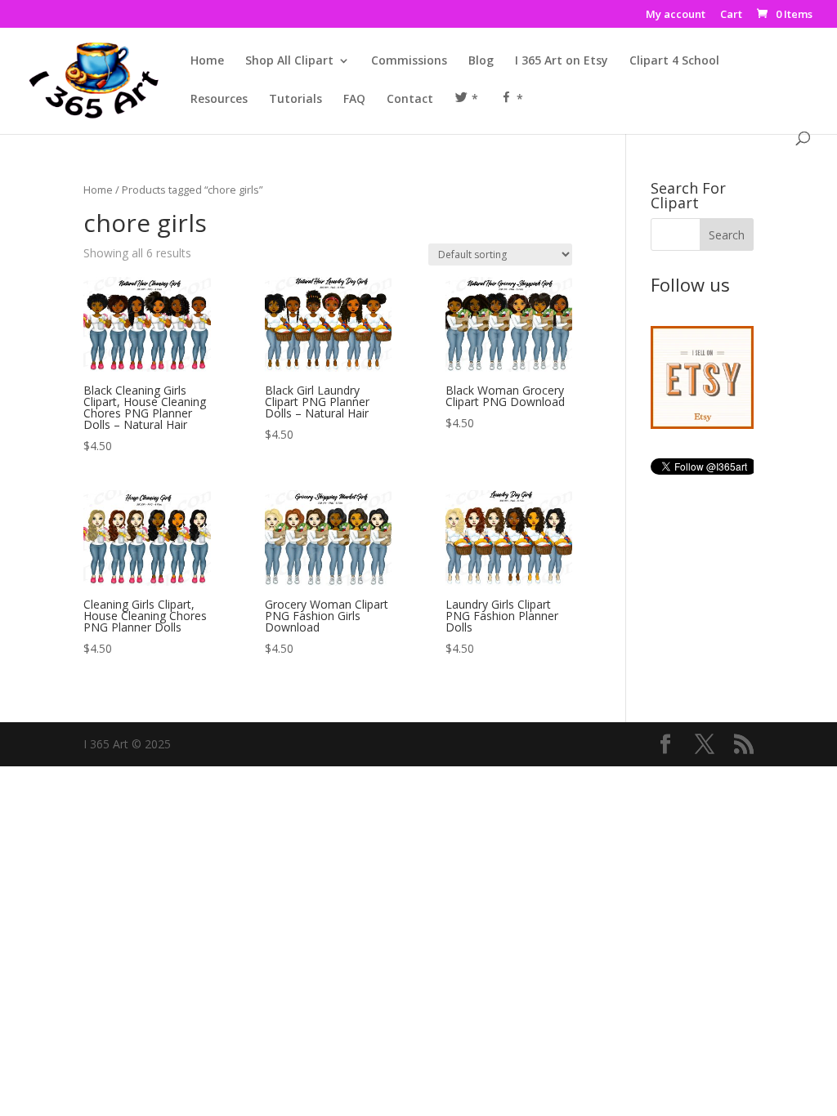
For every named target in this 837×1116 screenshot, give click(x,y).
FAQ (354, 99)
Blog (481, 61)
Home (207, 61)
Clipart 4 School (674, 61)
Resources (219, 99)
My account (675, 15)
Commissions (409, 61)
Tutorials (295, 99)
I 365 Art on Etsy (561, 61)
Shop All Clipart (289, 61)
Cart (731, 15)
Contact (410, 99)
